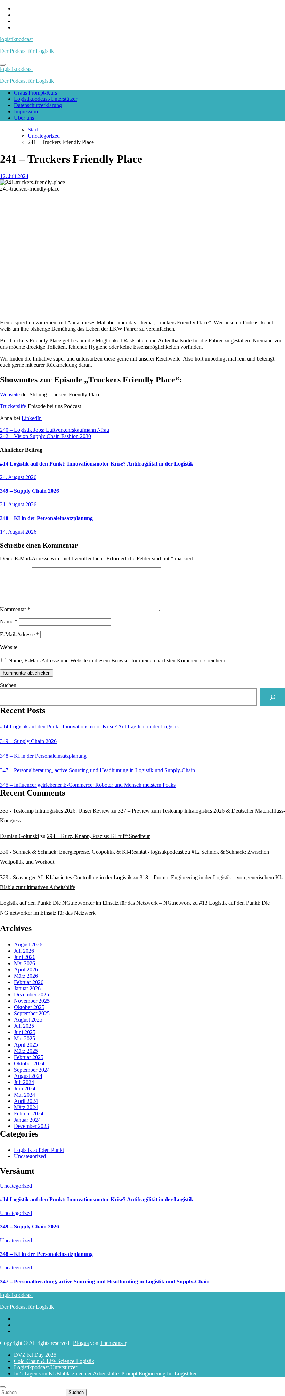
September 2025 (32, 1013)
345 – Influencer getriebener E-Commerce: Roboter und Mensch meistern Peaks (88, 785)
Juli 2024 (24, 1082)
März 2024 (26, 1107)
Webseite (10, 394)
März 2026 (26, 976)
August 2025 (28, 1020)
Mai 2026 (24, 963)
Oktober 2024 (29, 1063)
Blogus (81, 1343)
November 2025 (32, 1001)
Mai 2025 (24, 1038)
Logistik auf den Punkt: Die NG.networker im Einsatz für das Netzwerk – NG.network (95, 903)
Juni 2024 (24, 1088)
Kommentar (15, 609)
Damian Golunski (19, 836)
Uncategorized (30, 1156)
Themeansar (113, 1343)
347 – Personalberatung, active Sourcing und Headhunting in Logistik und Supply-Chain (97, 770)
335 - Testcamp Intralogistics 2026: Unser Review (55, 811)
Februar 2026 (28, 982)
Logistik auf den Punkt (39, 1150)
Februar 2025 (28, 1057)
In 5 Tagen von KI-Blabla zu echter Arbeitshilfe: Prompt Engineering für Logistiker (105, 1374)
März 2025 (26, 1051)
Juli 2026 (24, 951)
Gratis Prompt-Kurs (35, 93)
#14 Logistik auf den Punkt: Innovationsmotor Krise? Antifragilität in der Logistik (96, 464)
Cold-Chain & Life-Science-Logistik (54, 1361)
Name (8, 621)
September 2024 (32, 1070)
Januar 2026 (27, 988)
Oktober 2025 (29, 1007)
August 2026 (28, 944)
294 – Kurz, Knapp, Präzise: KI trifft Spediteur (98, 836)
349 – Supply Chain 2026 (29, 491)
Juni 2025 (24, 1032)
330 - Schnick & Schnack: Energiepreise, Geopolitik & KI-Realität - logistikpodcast (92, 852)
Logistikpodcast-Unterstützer (45, 99)
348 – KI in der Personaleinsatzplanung (46, 518)
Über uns (24, 118)
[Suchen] (272, 696)
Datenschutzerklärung (38, 105)
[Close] (3, 1387)
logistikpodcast (16, 39)
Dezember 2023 (31, 1126)
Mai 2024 (24, 1095)
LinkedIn (32, 418)
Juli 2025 (24, 1026)
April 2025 (26, 1045)
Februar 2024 (28, 1113)
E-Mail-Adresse (19, 634)
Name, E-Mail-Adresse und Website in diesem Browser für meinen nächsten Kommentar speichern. (117, 660)
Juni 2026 (24, 957)
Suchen (8, 685)
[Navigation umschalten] (3, 65)
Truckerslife (13, 406)
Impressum (26, 111)
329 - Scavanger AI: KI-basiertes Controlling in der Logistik (66, 877)
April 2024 (26, 1101)
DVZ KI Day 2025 (35, 1355)
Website (8, 647)
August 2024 (28, 1076)
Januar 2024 (27, 1120)
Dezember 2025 (31, 995)
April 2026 (26, 970)
